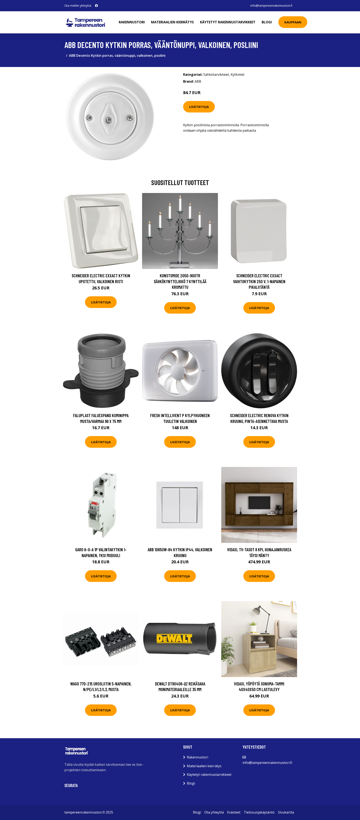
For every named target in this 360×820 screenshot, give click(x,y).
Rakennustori (132, 22)
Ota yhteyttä (214, 812)
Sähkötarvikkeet (216, 74)
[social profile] (96, 6)
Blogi (267, 22)
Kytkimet (237, 74)
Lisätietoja (199, 107)
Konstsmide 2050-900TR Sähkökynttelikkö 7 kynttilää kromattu (180, 281)
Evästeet (233, 812)
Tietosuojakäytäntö (259, 812)
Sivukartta (286, 812)
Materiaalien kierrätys (172, 22)
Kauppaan (292, 22)
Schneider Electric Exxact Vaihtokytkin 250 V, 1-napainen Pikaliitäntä (259, 281)
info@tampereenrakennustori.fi (271, 6)
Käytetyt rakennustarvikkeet (227, 22)
